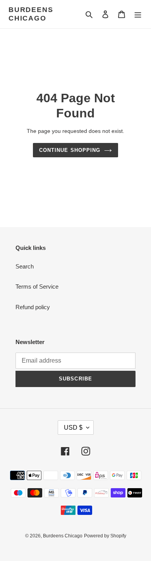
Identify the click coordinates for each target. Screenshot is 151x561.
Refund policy (32, 307)
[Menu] (138, 14)
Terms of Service (36, 286)
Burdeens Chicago (31, 14)
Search (24, 266)
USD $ (73, 427)
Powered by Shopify (105, 536)
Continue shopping (69, 150)
